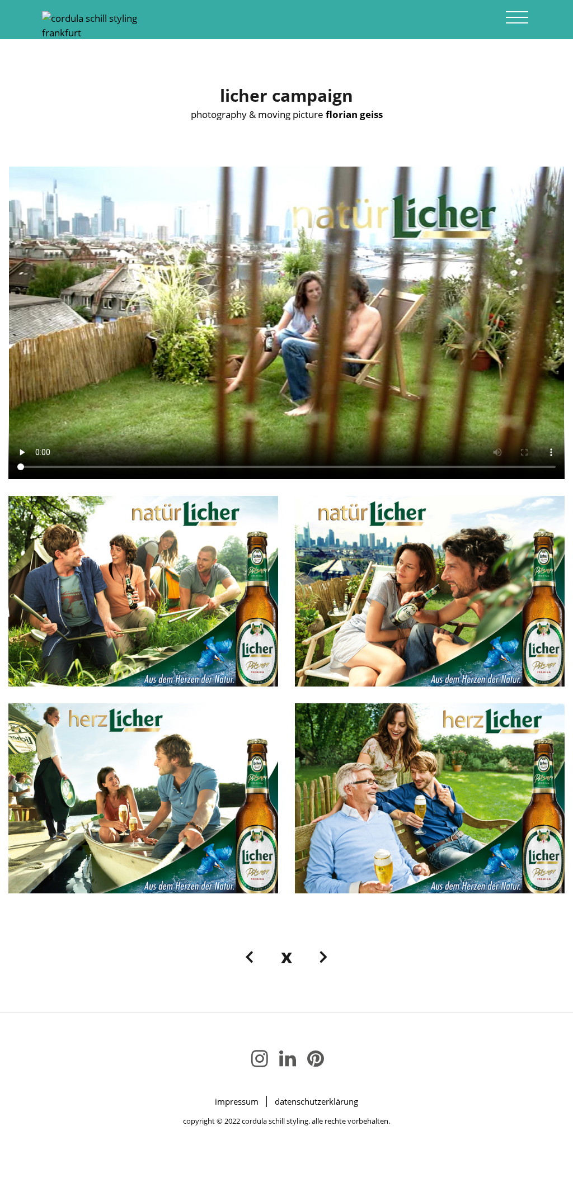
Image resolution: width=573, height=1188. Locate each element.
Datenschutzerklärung (316, 1101)
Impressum (237, 1101)
